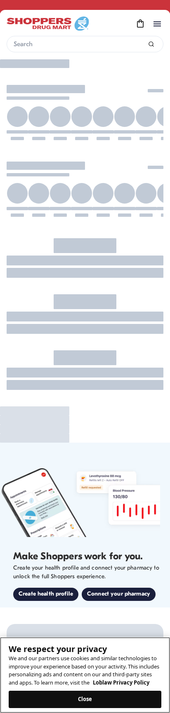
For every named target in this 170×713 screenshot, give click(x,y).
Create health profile (46, 593)
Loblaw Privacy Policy (121, 682)
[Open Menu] (157, 23)
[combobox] (85, 44)
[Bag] (140, 23)
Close (85, 699)
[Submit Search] (151, 44)
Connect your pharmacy (118, 593)
